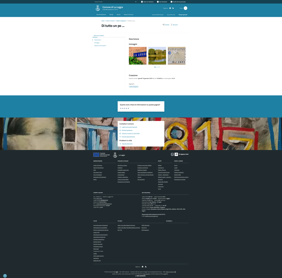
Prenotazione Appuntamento (100, 235)
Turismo (139, 177)
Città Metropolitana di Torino (110, 9)
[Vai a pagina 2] (156, 67)
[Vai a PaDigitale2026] (180, 154)
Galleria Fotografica (179, 172)
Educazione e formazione (124, 182)
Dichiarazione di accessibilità (100, 228)
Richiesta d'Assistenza (98, 239)
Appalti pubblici (121, 172)
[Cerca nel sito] (185, 8)
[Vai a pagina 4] (159, 67)
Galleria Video (177, 175)
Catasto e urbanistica (123, 177)
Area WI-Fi (144, 228)
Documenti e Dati (97, 172)
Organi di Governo (97, 165)
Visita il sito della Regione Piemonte (126, 225)
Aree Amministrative (98, 168)
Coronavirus (161, 168)
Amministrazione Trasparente (100, 225)
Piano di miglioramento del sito (100, 230)
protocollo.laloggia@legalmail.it (104, 204)
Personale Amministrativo (99, 177)
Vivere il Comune (110, 21)
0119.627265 (98, 198)
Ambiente (120, 168)
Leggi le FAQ (96, 232)
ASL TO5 (120, 230)
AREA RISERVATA (141, 276)
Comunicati (160, 186)
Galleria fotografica (121, 21)
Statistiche (96, 258)
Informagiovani (145, 230)
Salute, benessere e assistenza (145, 172)
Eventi (175, 165)
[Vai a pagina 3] (157, 67)
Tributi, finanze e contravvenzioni (145, 175)
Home (102, 21)
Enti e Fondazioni (97, 175)
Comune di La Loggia (113, 7)
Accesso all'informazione (158, 15)
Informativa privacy (98, 246)
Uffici (94, 170)
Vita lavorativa (141, 179)
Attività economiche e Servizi (181, 177)
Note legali (96, 249)
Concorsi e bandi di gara (163, 172)
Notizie (159, 165)
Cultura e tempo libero (123, 179)
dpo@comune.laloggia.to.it (151, 216)
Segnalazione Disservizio (99, 237)
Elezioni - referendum (163, 175)
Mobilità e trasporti (142, 170)
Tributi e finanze (162, 170)
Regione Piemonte (99, 1)
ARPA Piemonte (145, 225)
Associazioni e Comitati (179, 179)
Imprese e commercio (143, 168)
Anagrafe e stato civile (123, 170)
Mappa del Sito (97, 260)
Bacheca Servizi (97, 242)
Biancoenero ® (146, 274)
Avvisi (159, 189)
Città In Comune (170, 272)
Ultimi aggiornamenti (98, 256)
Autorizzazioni (121, 175)
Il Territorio (176, 170)
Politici (95, 179)
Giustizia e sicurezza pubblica (144, 165)
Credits (95, 253)
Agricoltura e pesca (122, 165)
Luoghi (175, 168)
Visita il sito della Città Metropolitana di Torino (129, 228)
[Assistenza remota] (175, 272)
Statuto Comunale (97, 244)
